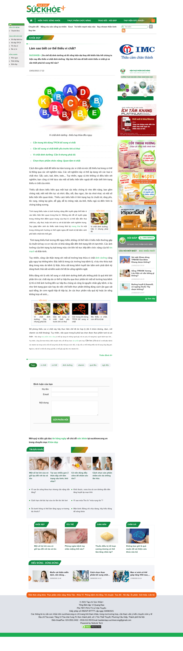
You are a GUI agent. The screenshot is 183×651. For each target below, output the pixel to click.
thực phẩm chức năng (49, 336)
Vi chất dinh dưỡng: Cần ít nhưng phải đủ (99, 228)
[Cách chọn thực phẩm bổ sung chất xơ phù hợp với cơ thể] (41, 576)
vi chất (43, 365)
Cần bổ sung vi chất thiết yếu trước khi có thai (61, 319)
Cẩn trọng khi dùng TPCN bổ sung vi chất (80, 319)
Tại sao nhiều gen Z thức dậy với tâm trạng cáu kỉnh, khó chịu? (59, 477)
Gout (70, 27)
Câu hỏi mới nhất (128, 251)
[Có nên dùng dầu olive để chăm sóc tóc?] (81, 463)
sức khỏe (82, 438)
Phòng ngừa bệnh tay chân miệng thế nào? (75, 547)
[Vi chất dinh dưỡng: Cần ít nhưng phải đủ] (99, 218)
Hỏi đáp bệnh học (16, 39)
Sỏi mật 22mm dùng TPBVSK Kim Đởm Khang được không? (141, 259)
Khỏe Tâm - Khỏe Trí (75, 595)
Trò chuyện (109, 595)
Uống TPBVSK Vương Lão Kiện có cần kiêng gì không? (142, 273)
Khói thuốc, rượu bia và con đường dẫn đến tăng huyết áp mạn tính (91, 490)
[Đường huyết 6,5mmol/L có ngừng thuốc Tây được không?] (125, 286)
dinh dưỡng (101, 258)
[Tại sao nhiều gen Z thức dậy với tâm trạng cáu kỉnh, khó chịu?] (60, 463)
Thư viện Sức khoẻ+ (134, 20)
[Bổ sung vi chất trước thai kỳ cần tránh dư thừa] (121, 578)
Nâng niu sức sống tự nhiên (54, 27)
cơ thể (54, 365)
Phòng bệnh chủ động (94, 595)
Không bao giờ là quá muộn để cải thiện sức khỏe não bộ (136, 549)
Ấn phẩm (134, 595)
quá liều (93, 365)
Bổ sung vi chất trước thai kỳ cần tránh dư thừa (140, 573)
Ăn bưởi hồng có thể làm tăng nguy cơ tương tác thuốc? (50, 510)
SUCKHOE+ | (35, 55)
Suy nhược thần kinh (107, 27)
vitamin (81, 365)
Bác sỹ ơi (14, 49)
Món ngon (14, 58)
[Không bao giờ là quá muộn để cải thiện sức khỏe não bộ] (137, 536)
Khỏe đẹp (14, 64)
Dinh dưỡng (15, 61)
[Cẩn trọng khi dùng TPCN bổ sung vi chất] (80, 309)
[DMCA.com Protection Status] (91, 626)
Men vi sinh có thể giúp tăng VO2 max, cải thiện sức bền (99, 573)
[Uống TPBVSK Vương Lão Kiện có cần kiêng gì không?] (125, 273)
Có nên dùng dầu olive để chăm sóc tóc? (79, 475)
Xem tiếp (151, 299)
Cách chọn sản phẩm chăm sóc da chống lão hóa (102, 475)
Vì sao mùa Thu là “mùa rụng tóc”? (88, 500)
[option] (51, 576)
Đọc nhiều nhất (147, 251)
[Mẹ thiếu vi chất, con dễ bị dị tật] (99, 309)
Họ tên (45, 389)
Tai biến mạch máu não (85, 27)
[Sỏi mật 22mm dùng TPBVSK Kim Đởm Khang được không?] (125, 259)
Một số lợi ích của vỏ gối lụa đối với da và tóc (38, 475)
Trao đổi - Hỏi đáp (107, 20)
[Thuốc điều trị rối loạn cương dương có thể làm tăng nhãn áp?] (107, 536)
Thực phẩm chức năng (79, 20)
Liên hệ (151, 595)
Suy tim (32, 30)
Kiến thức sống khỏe (49, 20)
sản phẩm (76, 340)
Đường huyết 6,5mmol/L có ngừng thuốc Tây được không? (142, 286)
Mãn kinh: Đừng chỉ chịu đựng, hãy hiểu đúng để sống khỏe (92, 510)
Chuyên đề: (34, 27)
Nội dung (44, 403)
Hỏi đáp (132, 238)
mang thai (76, 226)
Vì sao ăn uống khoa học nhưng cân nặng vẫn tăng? (50, 490)
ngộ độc (105, 365)
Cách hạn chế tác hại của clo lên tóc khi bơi (49, 500)
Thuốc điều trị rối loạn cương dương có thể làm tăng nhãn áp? (106, 549)
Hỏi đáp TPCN (16, 43)
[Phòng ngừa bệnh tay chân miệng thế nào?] (76, 536)
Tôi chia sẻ (14, 46)
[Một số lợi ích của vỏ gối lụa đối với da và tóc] (39, 463)
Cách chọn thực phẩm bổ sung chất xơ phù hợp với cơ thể (59, 573)
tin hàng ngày (59, 438)
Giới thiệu (143, 595)
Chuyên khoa (15, 31)
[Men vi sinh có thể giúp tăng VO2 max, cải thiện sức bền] (81, 576)
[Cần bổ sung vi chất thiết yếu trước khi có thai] (61, 309)
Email (46, 394)
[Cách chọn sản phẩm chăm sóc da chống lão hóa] (102, 463)
